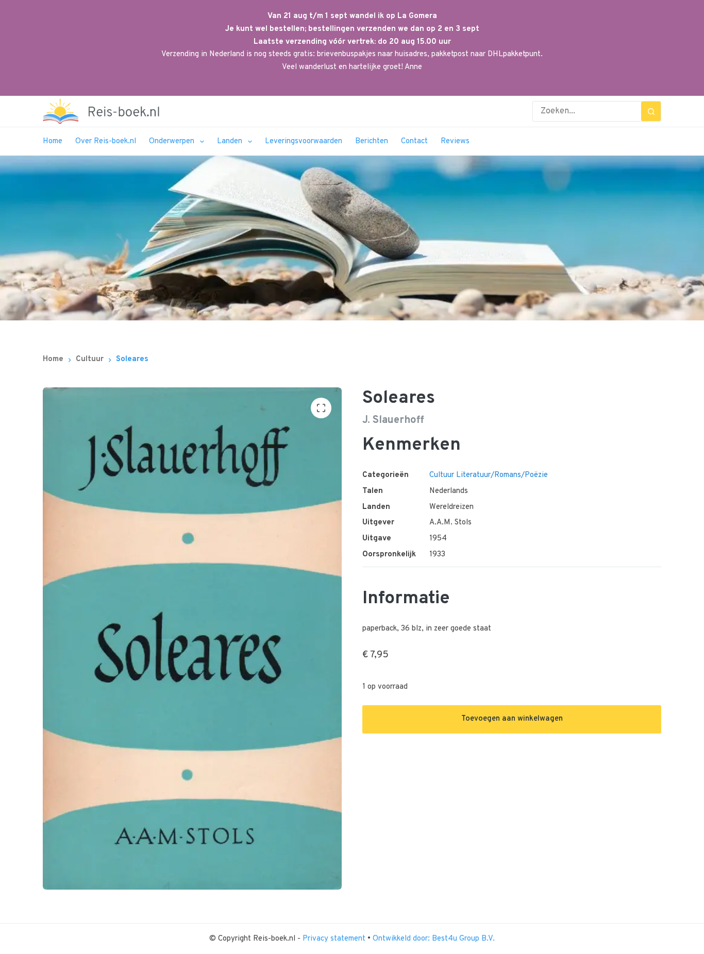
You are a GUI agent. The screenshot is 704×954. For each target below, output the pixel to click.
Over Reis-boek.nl (105, 141)
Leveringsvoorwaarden (303, 141)
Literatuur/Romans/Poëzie (502, 475)
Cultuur (441, 475)
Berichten (371, 141)
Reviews (455, 141)
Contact (414, 141)
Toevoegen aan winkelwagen (512, 719)
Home (52, 141)
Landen (229, 141)
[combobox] (587, 111)
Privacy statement (335, 939)
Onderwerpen (171, 141)
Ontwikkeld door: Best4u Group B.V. (434, 939)
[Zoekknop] (651, 111)
